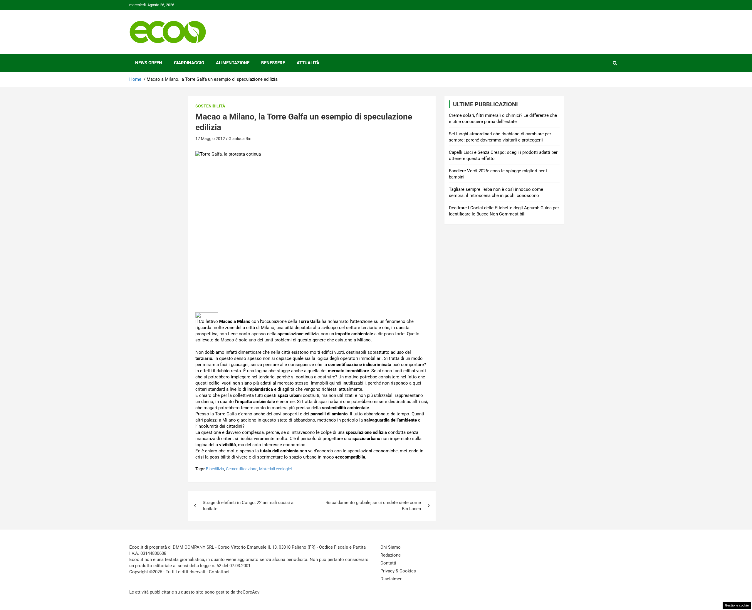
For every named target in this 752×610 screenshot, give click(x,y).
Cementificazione (241, 468)
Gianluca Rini (240, 138)
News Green (148, 62)
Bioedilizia (215, 468)
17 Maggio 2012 (210, 138)
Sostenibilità (210, 106)
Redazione (390, 555)
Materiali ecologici (275, 468)
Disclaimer (391, 579)
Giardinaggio (189, 62)
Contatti (388, 563)
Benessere (273, 62)
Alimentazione (232, 62)
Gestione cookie (737, 605)
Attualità (308, 62)
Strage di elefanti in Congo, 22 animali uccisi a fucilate (248, 505)
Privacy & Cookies (398, 571)
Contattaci (219, 571)
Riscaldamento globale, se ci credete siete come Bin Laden (373, 505)
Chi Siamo (390, 547)
